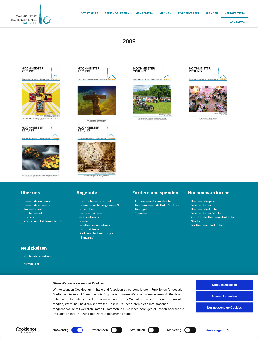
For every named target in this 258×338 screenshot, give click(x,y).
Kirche (164, 13)
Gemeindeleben (115, 13)
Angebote (87, 192)
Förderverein (188, 13)
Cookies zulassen (224, 284)
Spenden (211, 13)
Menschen (143, 13)
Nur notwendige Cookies (224, 307)
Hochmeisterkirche (208, 192)
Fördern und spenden (155, 192)
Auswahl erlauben (224, 296)
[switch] (116, 330)
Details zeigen (213, 330)
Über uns (30, 192)
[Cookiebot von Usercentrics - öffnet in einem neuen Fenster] (26, 330)
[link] (116, 13)
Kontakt (236, 22)
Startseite (89, 13)
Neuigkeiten (234, 13)
